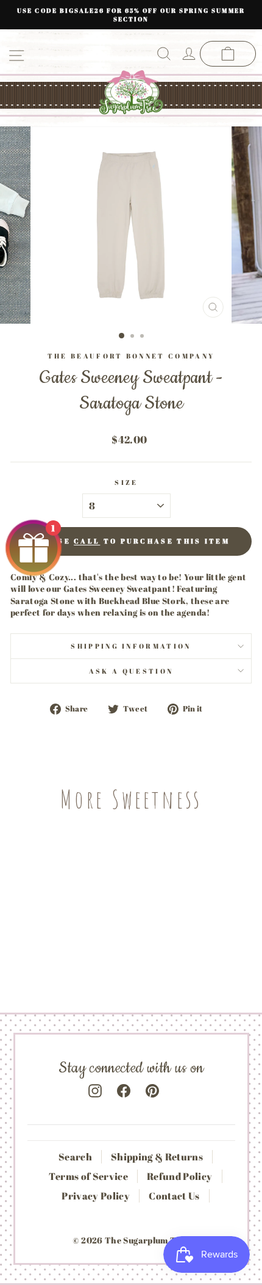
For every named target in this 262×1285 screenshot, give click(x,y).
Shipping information (131, 645)
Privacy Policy (96, 1196)
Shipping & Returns (157, 1156)
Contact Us (174, 1196)
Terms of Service (88, 1176)
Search (75, 1156)
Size (126, 482)
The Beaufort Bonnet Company (131, 355)
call (87, 540)
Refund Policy (180, 1176)
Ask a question (131, 670)
